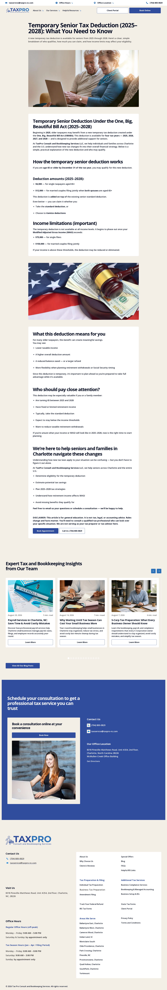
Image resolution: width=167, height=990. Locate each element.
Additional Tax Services (133, 880)
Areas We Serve (87, 918)
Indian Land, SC (86, 937)
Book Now (43, 735)
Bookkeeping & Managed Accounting (137, 889)
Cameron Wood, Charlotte (91, 932)
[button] (38, 10)
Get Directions (93, 761)
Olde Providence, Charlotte (92, 946)
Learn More (30, 642)
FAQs (123, 866)
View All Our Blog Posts (22, 665)
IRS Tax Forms (86, 908)
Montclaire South (87, 941)
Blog (123, 861)
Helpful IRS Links (128, 870)
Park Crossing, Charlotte (90, 950)
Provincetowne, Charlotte (91, 959)
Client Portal (112, 10)
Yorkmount (85, 973)
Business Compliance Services (134, 885)
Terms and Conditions (131, 923)
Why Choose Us (86, 861)
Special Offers (127, 856)
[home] (17, 10)
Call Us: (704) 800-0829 (72, 531)
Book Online (145, 10)
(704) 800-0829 (156, 3)
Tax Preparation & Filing (92, 880)
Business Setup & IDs (130, 894)
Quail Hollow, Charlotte (90, 964)
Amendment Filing (88, 894)
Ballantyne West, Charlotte (92, 928)
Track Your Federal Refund (91, 904)
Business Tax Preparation (92, 889)
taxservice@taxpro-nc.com (21, 3)
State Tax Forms (128, 904)
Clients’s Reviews (87, 866)
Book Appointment (45, 531)
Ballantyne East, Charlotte (91, 923)
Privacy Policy (127, 918)
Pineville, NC (85, 955)
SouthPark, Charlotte (89, 969)
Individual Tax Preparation (91, 885)
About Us (84, 856)
